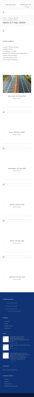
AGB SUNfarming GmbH (11, 386)
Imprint (6, 381)
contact (6, 379)
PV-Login (27, 7)
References (7, 328)
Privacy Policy (8, 384)
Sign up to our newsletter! (10, 370)
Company (7, 321)
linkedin (30, 2)
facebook (28, 2)
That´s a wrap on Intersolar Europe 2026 (20, 345)
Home (6, 323)
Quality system (8, 326)
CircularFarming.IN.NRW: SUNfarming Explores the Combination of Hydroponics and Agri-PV (19, 339)
